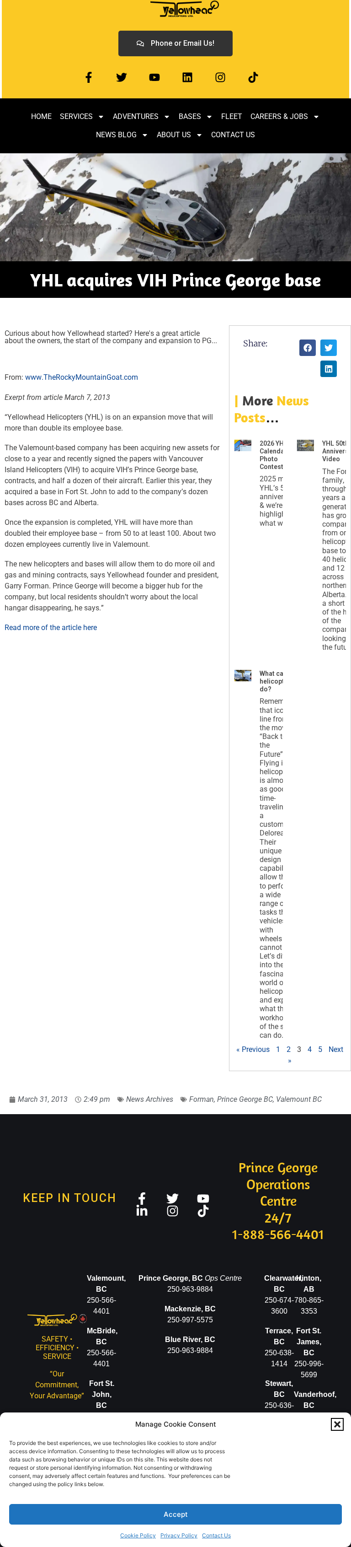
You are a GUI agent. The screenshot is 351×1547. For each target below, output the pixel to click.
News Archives (149, 1099)
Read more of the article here (51, 627)
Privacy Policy (178, 1535)
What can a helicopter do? (276, 681)
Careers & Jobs (279, 116)
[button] (337, 1424)
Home (41, 116)
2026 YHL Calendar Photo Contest (273, 455)
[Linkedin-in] (142, 1211)
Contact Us (216, 1535)
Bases (190, 116)
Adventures (136, 116)
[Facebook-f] (88, 77)
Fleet (231, 116)
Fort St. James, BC (308, 1342)
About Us (174, 134)
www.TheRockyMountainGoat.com (82, 377)
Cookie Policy (138, 1535)
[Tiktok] (253, 77)
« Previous (253, 1049)
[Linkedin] (187, 77)
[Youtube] (154, 77)
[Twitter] (121, 77)
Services (76, 116)
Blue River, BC (190, 1339)
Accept (176, 1514)
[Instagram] (220, 77)
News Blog (116, 134)
